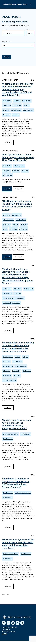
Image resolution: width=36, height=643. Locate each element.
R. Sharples (7, 224)
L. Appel (25, 357)
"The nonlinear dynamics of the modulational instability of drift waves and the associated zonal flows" (18, 544)
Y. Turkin (16, 115)
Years (28, 30)
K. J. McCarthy (28, 110)
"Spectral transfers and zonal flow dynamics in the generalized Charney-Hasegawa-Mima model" (16, 424)
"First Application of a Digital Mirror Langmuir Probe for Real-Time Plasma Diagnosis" (18, 157)
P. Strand (17, 375)
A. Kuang (25, 170)
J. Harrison (13, 229)
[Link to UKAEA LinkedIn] (13, 623)
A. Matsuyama (16, 110)
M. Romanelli (7, 375)
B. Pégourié (7, 115)
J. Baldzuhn (7, 105)
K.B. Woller (6, 170)
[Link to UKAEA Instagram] (22, 623)
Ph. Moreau (27, 371)
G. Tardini (17, 293)
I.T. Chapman (7, 289)
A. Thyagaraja (25, 434)
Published (7, 142)
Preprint (7, 189)
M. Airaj (17, 357)
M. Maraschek (28, 289)
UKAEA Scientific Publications (14, 4)
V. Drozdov (6, 361)
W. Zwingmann (8, 357)
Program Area (6, 41)
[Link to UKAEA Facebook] (8, 623)
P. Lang (26, 105)
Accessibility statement (8, 632)
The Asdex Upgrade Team (11, 303)
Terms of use (6, 630)
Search (4, 30)
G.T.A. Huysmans (20, 366)
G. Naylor (24, 224)
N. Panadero (7, 101)
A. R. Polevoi (26, 101)
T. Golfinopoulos (19, 166)
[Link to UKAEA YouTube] (18, 623)
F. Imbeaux (6, 371)
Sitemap (4, 634)
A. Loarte (6, 110)
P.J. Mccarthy (7, 293)
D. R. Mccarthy (8, 439)
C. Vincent (15, 170)
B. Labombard (7, 175)
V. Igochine (17, 289)
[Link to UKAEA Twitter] (4, 623)
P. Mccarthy (16, 371)
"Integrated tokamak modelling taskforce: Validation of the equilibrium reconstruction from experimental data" (18, 347)
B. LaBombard (21, 220)
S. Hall (5, 229)
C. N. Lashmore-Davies (10, 434)
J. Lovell (15, 224)
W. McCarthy (7, 166)
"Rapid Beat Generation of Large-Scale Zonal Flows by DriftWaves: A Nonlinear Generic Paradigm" (16, 483)
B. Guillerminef (8, 366)
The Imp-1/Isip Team (9, 380)
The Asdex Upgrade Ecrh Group (13, 298)
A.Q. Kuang (23, 229)
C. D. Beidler (17, 105)
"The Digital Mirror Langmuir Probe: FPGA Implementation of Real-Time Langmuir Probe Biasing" (17, 205)
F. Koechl (17, 101)
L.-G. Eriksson (17, 361)
